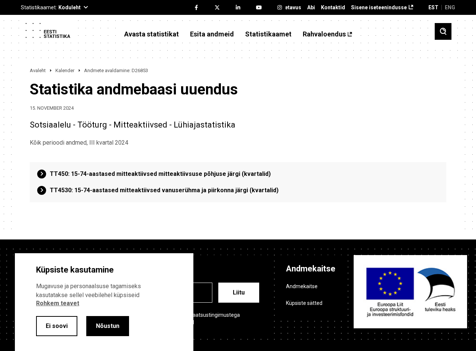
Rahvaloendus (324, 34)
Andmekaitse (302, 286)
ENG (450, 7)
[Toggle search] (443, 31)
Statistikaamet (268, 34)
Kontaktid (333, 7)
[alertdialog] (104, 302)
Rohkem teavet (57, 303)
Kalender (64, 70)
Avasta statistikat (151, 34)
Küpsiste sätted (304, 303)
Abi (311, 7)
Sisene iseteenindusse (379, 7)
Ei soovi (57, 325)
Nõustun (107, 325)
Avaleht (38, 70)
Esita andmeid (212, 34)
